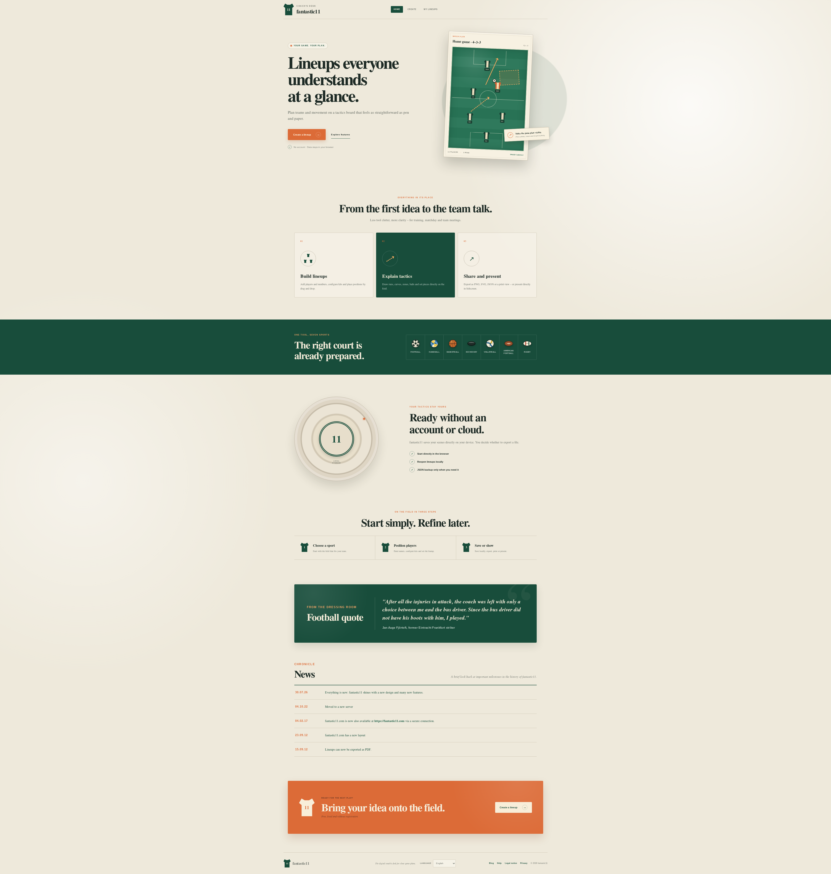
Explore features (340, 134)
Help (499, 863)
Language (425, 863)
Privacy (523, 863)
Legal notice (511, 863)
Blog (491, 863)
